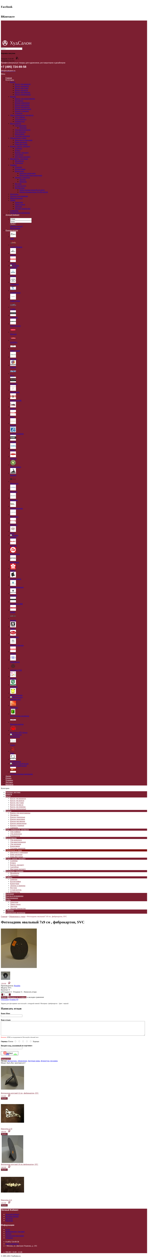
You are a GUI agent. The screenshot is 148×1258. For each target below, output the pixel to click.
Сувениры (10, 910)
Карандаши (14, 884)
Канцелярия (15, 846)
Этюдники (14, 875)
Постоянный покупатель (10, 34)
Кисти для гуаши (17, 803)
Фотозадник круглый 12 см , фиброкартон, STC (20, 1093)
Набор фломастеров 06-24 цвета (32, 190)
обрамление (22, 1061)
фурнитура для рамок (49, 1061)
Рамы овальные (16, 854)
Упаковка (9, 780)
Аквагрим (14, 902)
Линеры (22, 180)
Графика (9, 877)
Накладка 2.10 (6, 1129)
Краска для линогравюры (20, 813)
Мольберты (14, 873)
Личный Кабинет (12, 215)
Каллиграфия (15, 881)
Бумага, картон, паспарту (16, 859)
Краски (8, 811)
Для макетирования (18, 842)
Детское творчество (18, 908)
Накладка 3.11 (6, 1200)
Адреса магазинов (8, 38)
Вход (3, 27)
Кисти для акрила (17, 801)
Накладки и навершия (19, 852)
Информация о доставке (15, 1232)
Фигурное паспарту (18, 869)
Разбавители (15, 836)
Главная (4, 25)
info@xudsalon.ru (12, 1244)
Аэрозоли (14, 827)
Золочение (10, 894)
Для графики (15, 832)
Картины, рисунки (13, 792)
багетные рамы (34, 1061)
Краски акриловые (17, 819)
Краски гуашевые (17, 825)
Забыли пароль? (16, 226)
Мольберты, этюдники (14, 871)
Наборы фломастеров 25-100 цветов (33, 192)
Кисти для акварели (18, 798)
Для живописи (16, 834)
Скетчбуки (14, 867)
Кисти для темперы (18, 807)
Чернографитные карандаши (30, 175)
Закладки (9, 1218)
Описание (5, 999)
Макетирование (12, 898)
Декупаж (13, 906)
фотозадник (12, 1061)
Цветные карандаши (27, 173)
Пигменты (14, 815)
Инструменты (11, 838)
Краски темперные (17, 817)
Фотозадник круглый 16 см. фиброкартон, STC (19, 1164)
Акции (8, 776)
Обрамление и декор (14, 850)
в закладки (31, 997)
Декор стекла (15, 904)
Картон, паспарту (17, 865)
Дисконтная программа (15, 1236)
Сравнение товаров (8, 32)
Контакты (9, 784)
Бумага (13, 863)
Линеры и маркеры (17, 886)
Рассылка (9, 1221)
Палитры (23, 128)
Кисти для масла (16, 805)
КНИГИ (9, 794)
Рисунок (13, 888)
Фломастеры (15, 892)
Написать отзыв (30, 992)
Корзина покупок (8, 36)
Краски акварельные (18, 823)
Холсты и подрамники (14, 896)
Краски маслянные (17, 821)
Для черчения (15, 844)
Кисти (8, 796)
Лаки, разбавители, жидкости (17, 830)
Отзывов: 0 (17, 992)
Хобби (8, 900)
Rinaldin (17, 986)
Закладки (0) (6, 30)
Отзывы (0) (13, 999)
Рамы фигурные (16, 857)
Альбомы (14, 861)
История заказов (12, 1216)
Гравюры (13, 879)
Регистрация (14, 27)
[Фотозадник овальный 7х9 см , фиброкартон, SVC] (19, 969)
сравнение (40, 997)
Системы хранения (17, 848)
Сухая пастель (15, 890)
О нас (8, 1229)
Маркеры (23, 182)
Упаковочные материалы (15, 913)
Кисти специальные (18, 809)
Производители (12, 230)
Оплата (8, 778)
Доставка (9, 782)
